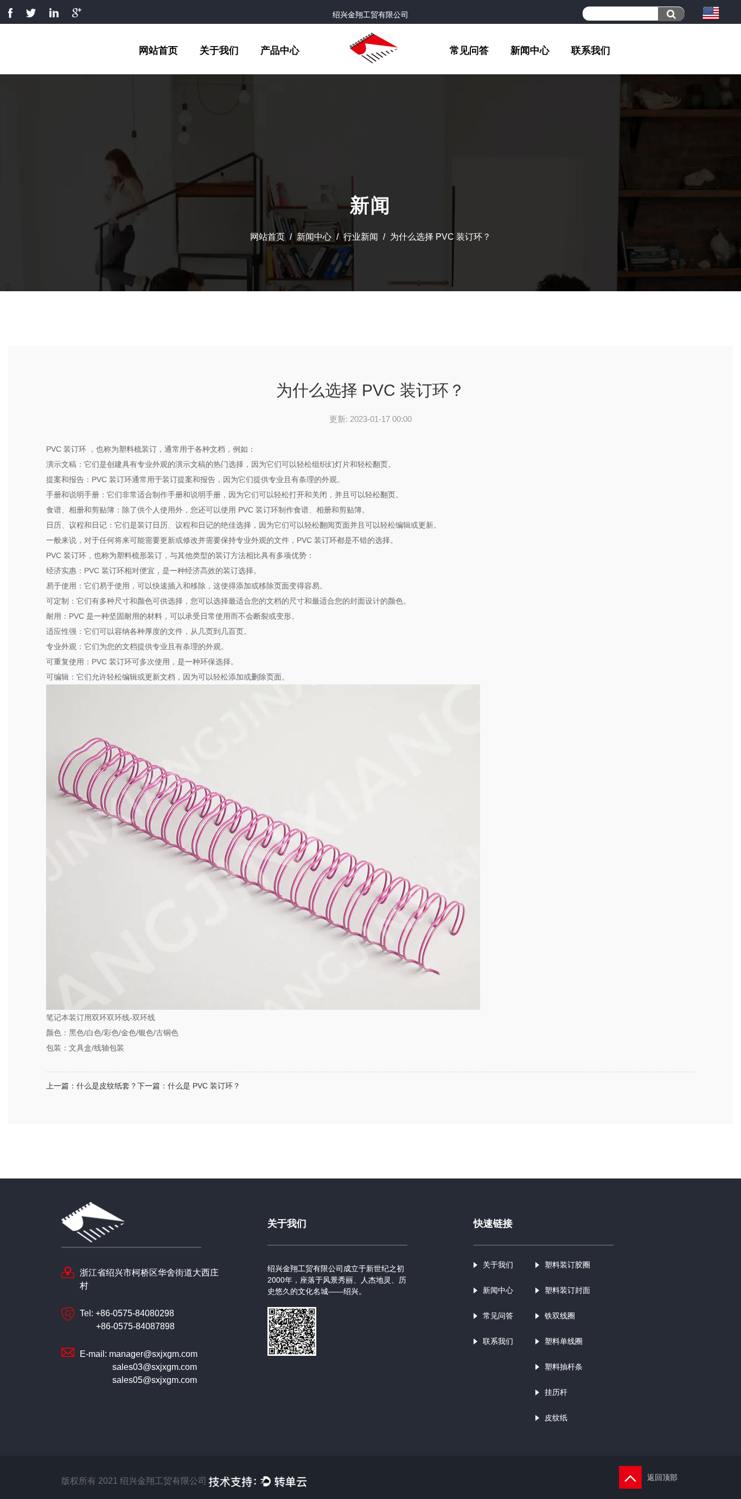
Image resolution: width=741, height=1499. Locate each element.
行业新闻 (552, 68)
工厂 (241, 68)
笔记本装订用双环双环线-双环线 (100, 1017)
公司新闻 (554, 71)
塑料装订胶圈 (303, 71)
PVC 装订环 (67, 449)
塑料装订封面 (302, 68)
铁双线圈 (300, 67)
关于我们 (219, 50)
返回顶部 (663, 1477)
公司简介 (243, 71)
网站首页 (158, 50)
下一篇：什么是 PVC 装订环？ (188, 1085)
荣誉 (239, 67)
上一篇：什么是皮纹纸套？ (91, 1085)
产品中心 (279, 50)
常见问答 (469, 50)
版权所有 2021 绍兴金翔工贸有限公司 (135, 1480)
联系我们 (590, 50)
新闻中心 (530, 50)
